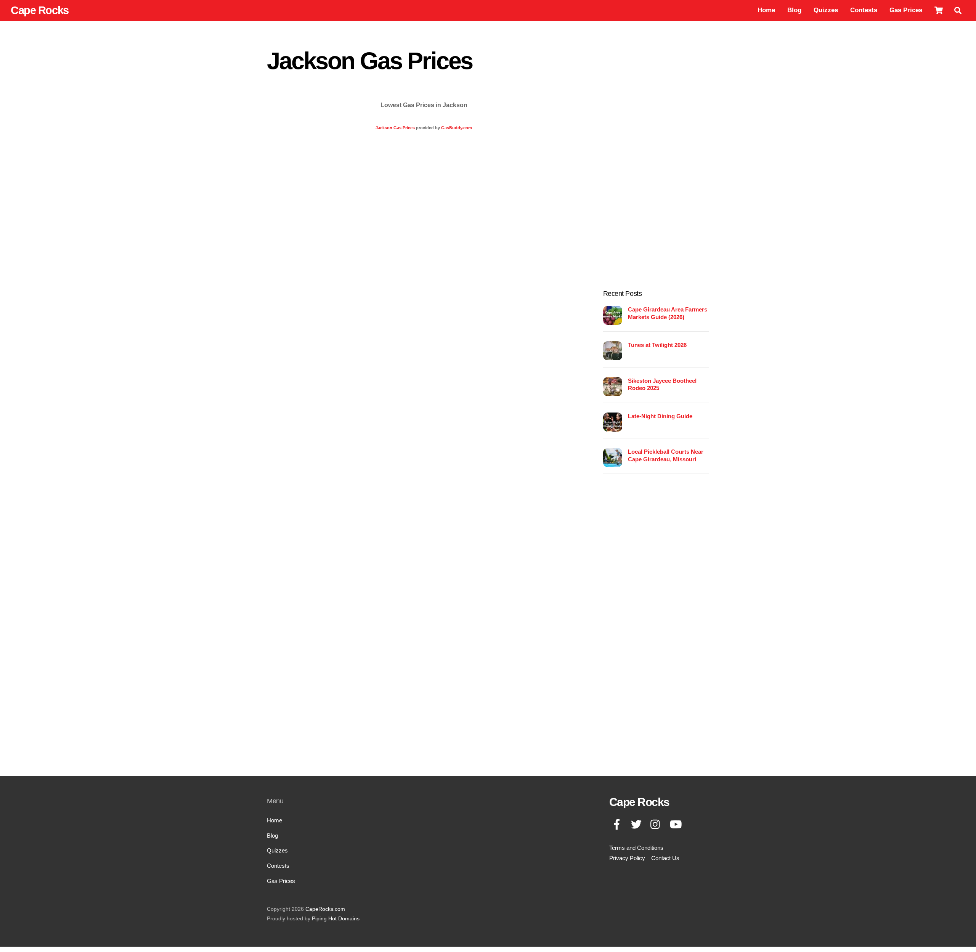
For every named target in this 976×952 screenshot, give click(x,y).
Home (766, 10)
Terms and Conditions (636, 847)
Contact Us (665, 858)
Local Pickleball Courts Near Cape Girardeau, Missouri (665, 455)
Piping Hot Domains (336, 918)
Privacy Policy (627, 858)
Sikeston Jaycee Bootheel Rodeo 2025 (662, 384)
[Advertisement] (656, 161)
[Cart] (938, 10)
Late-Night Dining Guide (660, 416)
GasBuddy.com (456, 127)
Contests (863, 10)
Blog (794, 10)
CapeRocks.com (325, 909)
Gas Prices (905, 10)
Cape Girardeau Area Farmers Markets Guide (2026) (667, 313)
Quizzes (826, 10)
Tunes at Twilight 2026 (657, 345)
